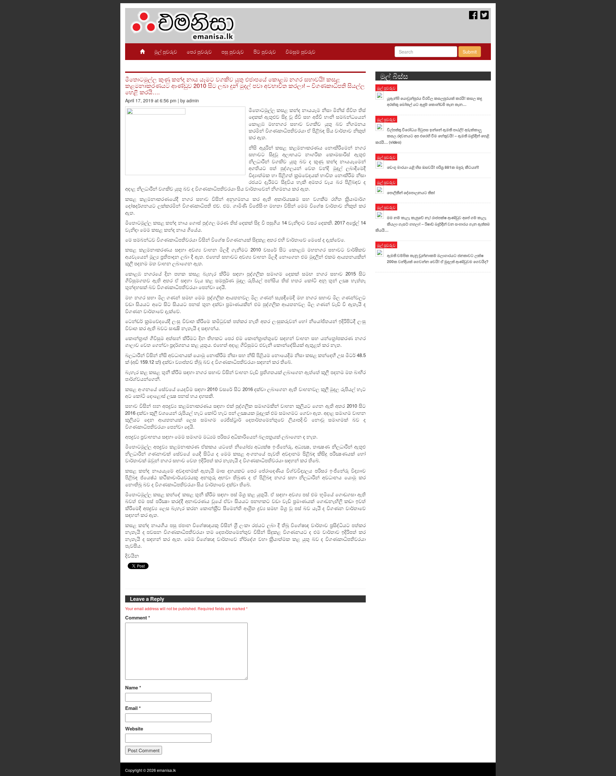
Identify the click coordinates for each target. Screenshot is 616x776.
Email (133, 708)
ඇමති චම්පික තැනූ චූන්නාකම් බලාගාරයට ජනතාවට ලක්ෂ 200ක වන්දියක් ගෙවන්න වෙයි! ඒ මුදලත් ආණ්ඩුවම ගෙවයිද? (437, 258)
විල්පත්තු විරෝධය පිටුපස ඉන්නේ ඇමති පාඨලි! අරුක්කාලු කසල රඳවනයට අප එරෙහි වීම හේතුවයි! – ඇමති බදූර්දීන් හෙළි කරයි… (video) (432, 136)
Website (134, 728)
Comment (137, 617)
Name (133, 687)
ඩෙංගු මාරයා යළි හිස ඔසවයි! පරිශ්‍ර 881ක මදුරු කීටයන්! (433, 167)
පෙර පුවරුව (199, 51)
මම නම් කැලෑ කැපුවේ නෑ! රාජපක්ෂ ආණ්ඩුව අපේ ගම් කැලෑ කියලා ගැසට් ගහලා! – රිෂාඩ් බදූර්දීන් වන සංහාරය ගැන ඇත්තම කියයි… (432, 224)
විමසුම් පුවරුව (300, 51)
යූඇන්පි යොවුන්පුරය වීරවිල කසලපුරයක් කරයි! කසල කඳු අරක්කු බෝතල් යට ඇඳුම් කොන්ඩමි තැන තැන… (434, 101)
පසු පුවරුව (232, 51)
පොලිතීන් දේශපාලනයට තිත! (411, 192)
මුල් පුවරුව (165, 51)
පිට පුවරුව (264, 51)
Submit (470, 51)
